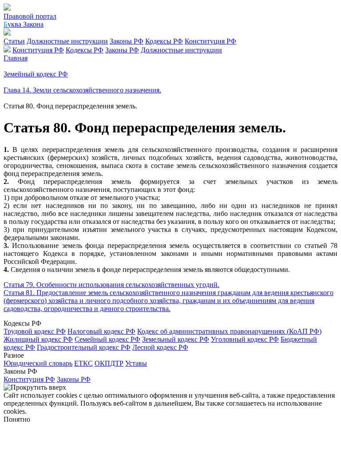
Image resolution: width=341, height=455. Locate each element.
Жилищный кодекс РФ (38, 339)
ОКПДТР (109, 363)
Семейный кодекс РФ (107, 339)
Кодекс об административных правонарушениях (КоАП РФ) (229, 331)
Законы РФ (126, 41)
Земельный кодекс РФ (175, 339)
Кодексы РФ (164, 41)
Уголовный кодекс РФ (245, 339)
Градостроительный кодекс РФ (84, 347)
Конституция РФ (210, 41)
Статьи (14, 41)
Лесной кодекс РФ (160, 347)
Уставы (136, 363)
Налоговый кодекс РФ (101, 331)
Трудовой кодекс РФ (35, 331)
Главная (16, 58)
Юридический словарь (38, 363)
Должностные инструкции (67, 41)
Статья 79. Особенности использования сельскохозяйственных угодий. (111, 284)
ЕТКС (83, 363)
